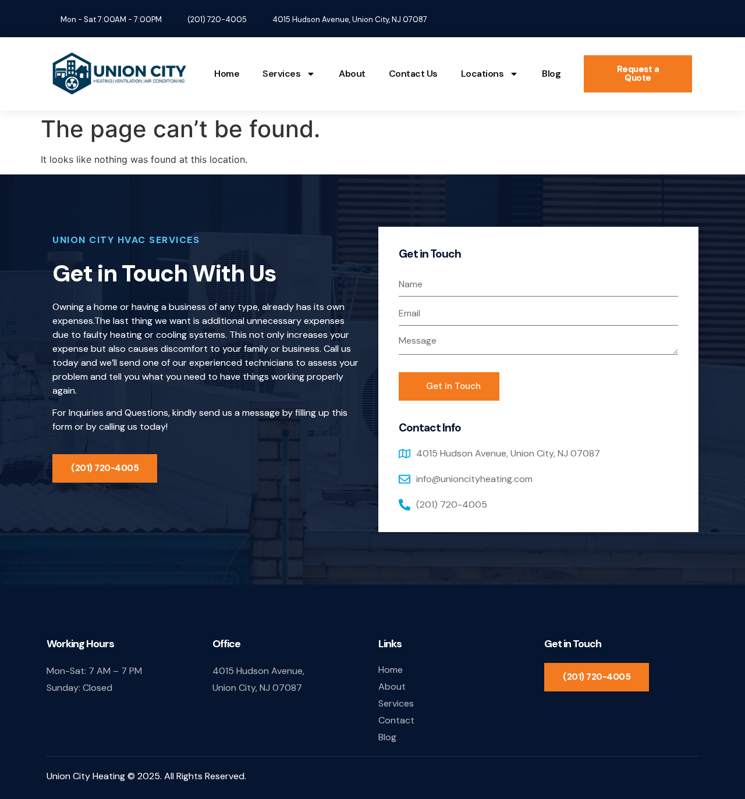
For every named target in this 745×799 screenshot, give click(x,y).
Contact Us (413, 73)
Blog (551, 73)
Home (226, 73)
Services (281, 73)
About (352, 73)
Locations (482, 73)
